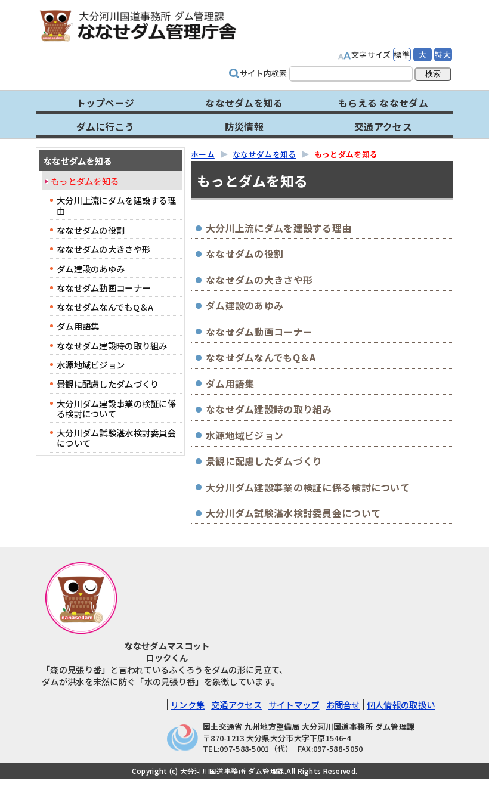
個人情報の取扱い (401, 704)
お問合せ (343, 704)
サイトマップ (294, 704)
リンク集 (188, 704)
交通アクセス (236, 704)
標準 (402, 54)
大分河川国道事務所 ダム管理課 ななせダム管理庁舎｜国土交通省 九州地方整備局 (152, 25)
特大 (443, 54)
